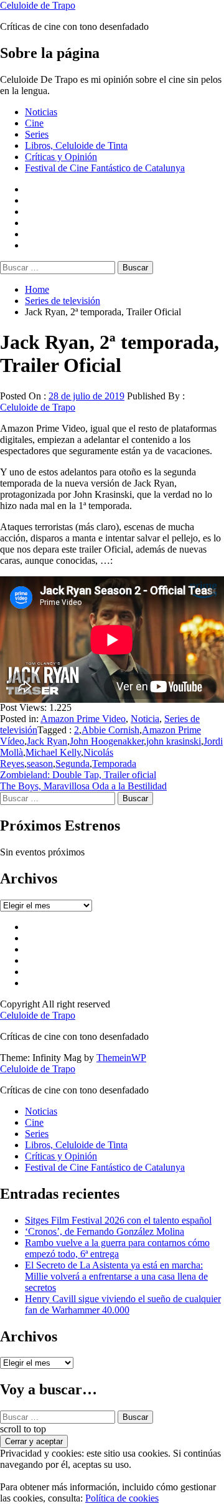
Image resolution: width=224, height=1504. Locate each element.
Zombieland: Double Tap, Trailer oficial (78, 774)
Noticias (41, 112)
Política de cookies (122, 1498)
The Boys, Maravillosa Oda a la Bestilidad (83, 786)
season (40, 763)
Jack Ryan (47, 741)
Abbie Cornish (110, 730)
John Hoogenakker (107, 741)
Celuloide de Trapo (37, 5)
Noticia (145, 718)
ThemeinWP (121, 1057)
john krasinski (173, 741)
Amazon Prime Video (83, 718)
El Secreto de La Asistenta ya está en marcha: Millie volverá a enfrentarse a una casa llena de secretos (116, 1276)
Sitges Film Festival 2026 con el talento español (118, 1220)
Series (37, 134)
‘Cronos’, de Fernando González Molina (104, 1231)
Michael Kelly (53, 752)
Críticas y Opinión (61, 156)
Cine (34, 123)
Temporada (114, 763)
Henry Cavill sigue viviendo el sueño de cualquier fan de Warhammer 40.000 (123, 1304)
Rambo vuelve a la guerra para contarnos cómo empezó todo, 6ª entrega (117, 1248)
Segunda (72, 763)
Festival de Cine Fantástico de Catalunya (105, 168)
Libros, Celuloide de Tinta (76, 145)
